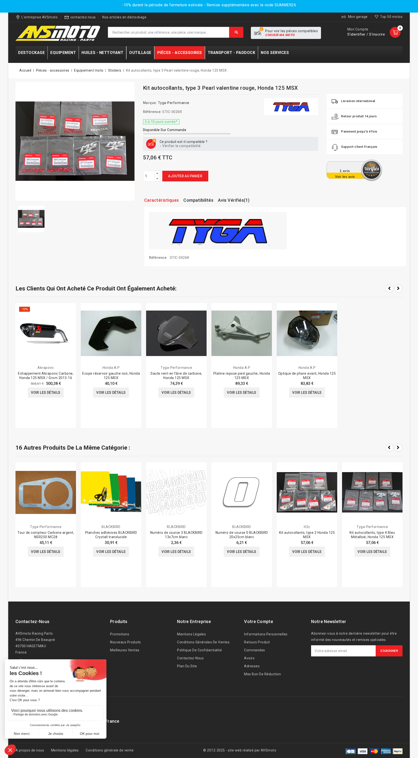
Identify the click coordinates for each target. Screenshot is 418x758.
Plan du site (187, 666)
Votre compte (258, 621)
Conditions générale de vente (110, 750)
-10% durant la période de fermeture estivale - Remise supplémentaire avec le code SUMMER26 (209, 5)
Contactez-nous (32, 621)
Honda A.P (111, 368)
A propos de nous (29, 750)
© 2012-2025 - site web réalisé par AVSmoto (239, 750)
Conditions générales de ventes (203, 642)
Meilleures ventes (125, 650)
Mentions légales (191, 634)
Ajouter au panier (185, 176)
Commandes (254, 650)
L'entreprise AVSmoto (40, 17)
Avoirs (249, 658)
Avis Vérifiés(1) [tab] (234, 200)
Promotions (119, 634)
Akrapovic (45, 368)
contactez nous (83, 17)
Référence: (152, 112)
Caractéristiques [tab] (161, 200)
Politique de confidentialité (199, 650)
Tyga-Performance (173, 103)
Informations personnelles (266, 634)
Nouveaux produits (125, 642)
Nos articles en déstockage (124, 17)
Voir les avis (345, 176)
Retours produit (257, 642)
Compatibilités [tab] (198, 200)
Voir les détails (45, 392)
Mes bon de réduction (262, 674)
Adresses (252, 666)
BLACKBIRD (111, 527)
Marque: (150, 103)
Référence (158, 258)
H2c (307, 527)
